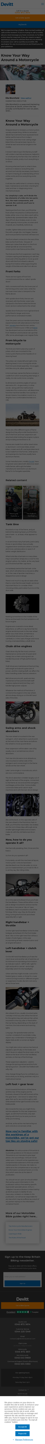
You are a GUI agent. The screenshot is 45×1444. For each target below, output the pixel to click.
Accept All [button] (22, 1427)
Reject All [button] (22, 1434)
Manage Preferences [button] (24, 1440)
